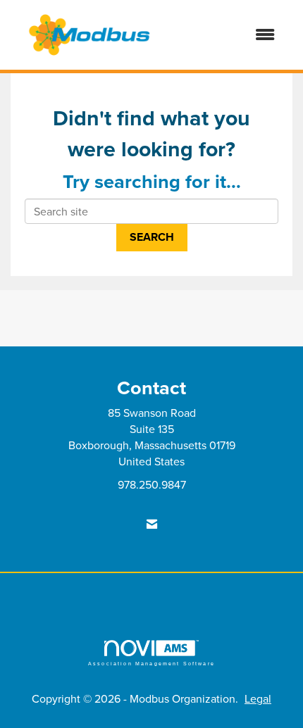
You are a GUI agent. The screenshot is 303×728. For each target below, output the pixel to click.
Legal (258, 698)
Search (152, 237)
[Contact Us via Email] (152, 524)
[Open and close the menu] (228, 35)
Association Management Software (151, 663)
